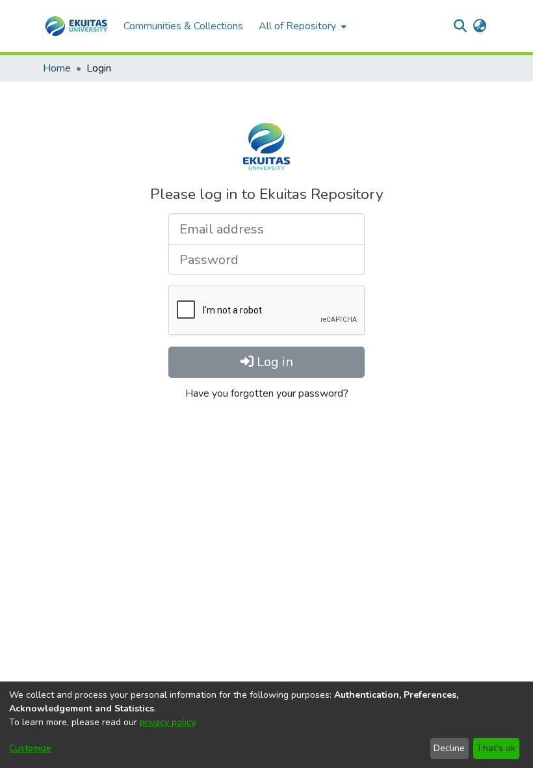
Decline (449, 748)
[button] (76, 26)
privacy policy (167, 722)
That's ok (495, 748)
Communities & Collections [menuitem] (183, 26)
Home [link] (57, 68)
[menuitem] (301, 26)
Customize (30, 748)
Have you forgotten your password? (266, 393)
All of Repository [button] (297, 26)
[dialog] (266, 725)
